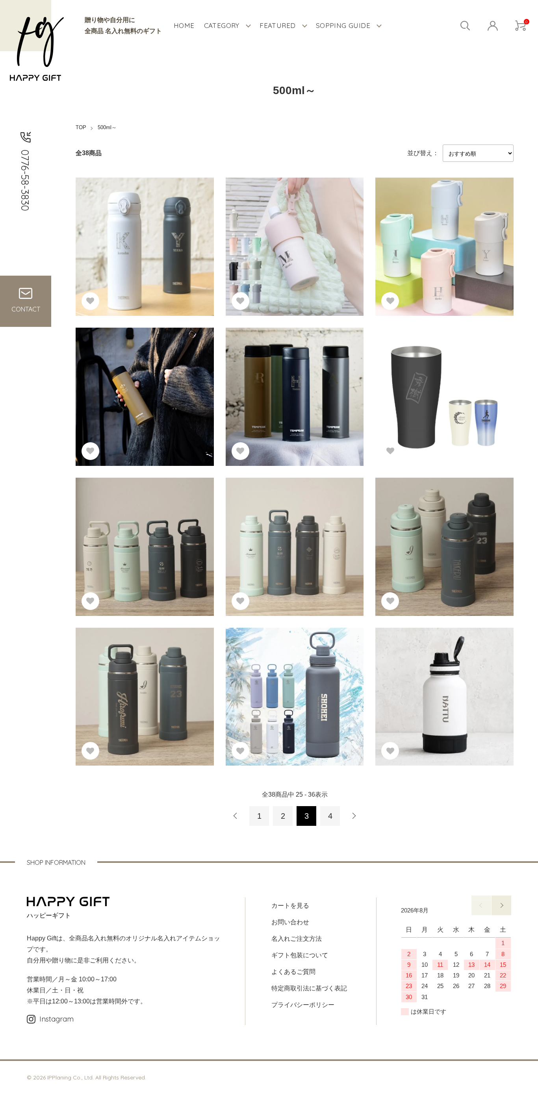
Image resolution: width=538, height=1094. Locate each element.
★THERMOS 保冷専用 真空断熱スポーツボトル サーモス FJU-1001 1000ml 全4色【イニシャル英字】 (141, 674)
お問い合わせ (290, 922)
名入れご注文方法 (296, 938)
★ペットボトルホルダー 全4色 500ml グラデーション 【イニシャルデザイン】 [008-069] (444, 224)
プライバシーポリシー (302, 1004)
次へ (354, 816)
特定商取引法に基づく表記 (309, 988)
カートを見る (290, 905)
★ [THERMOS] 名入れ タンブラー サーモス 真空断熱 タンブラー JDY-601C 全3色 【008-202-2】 (441, 387)
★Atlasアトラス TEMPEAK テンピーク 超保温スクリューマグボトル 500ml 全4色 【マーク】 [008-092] (142, 374)
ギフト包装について (299, 955)
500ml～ (107, 127)
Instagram (56, 1019)
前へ (235, 816)
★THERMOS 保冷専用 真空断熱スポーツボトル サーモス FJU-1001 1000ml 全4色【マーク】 (292, 524)
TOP (81, 127)
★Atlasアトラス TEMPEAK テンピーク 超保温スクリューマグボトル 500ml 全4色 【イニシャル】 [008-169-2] (293, 374)
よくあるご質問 (293, 971)
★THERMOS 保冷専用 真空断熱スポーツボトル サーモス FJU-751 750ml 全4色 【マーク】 (141, 524)
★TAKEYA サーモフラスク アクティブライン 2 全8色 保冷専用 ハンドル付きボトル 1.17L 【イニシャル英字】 (295, 674)
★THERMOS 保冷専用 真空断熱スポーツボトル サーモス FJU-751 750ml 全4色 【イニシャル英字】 (441, 524)
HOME (184, 25)
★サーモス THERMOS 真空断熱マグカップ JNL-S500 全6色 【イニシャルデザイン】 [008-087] (141, 229)
